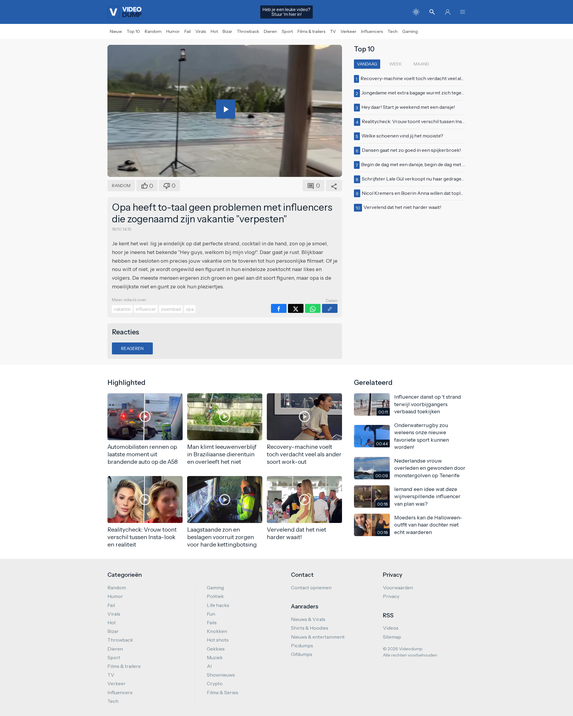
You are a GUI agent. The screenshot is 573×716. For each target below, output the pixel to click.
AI (209, 666)
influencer (146, 309)
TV (333, 31)
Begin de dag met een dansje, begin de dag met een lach (421, 164)
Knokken (217, 631)
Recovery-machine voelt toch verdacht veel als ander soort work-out (436, 78)
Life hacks (218, 605)
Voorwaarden (398, 587)
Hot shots (218, 640)
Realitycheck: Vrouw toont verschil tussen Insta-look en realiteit (432, 121)
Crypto (215, 683)
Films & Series (222, 692)
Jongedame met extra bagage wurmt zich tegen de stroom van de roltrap (440, 93)
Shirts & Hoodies (309, 628)
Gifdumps (301, 654)
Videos (390, 628)
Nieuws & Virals (308, 619)
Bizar (227, 31)
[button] (463, 12)
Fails (212, 622)
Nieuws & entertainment (318, 637)
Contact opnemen (311, 587)
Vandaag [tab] (367, 64)
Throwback (248, 31)
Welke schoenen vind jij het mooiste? (402, 136)
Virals (200, 31)
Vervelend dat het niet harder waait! (402, 207)
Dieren (270, 31)
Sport (287, 31)
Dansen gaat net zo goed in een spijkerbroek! (411, 150)
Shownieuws (221, 675)
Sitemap (392, 637)
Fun (211, 614)
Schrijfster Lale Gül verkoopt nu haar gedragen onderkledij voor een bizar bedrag (450, 179)
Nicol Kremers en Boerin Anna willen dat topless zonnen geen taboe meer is (445, 193)
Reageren (132, 348)
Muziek (215, 657)
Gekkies (216, 649)
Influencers (372, 31)
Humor (173, 31)
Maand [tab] (421, 64)
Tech (393, 31)
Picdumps (302, 645)
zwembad (171, 309)
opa (190, 309)
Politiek (215, 596)
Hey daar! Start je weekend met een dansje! (408, 107)
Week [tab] (395, 64)
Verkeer (348, 31)
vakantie (122, 309)
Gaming (410, 31)
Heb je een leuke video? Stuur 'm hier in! (286, 12)
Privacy (391, 596)
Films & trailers (311, 31)
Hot (214, 31)
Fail (187, 31)
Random (153, 31)
